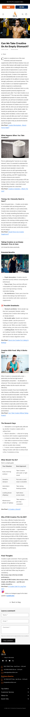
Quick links (5, 699)
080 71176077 (7, 666)
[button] (3, 14)
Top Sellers (5, 689)
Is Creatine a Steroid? (14, 509)
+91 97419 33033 (8, 669)
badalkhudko (10, 595)
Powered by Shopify (21, 708)
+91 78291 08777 (8, 679)
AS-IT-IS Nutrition (12, 708)
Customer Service (7, 692)
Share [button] (4, 54)
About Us (4, 695)
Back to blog (16, 602)
